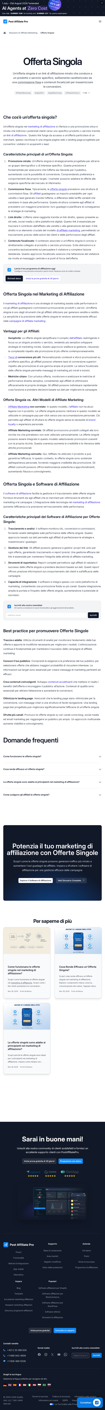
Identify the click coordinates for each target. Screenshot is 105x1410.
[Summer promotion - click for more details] (52, 8)
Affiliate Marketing (18, 406)
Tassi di (12, 357)
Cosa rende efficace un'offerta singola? (23, 769)
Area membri (52, 1256)
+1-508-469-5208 (16, 1361)
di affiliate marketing (68, 230)
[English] (9, 1385)
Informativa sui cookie (48, 1400)
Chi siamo (86, 1250)
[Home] (4, 32)
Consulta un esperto (65, 1330)
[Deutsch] (5, 1385)
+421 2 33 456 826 (17, 1350)
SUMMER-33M (16, 13)
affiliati (37, 193)
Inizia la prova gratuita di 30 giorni (42, 278)
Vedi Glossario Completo (69, 880)
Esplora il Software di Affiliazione (35, 880)
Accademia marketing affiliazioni (18, 1299)
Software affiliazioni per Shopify (52, 1288)
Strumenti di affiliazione (52, 1317)
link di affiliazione (17, 135)
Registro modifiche (52, 1262)
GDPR (65, 1400)
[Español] (14, 1385)
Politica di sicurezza (61, 1396)
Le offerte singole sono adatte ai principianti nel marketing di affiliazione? (41, 782)
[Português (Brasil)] (44, 1385)
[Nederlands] (34, 1385)
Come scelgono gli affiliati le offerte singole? (26, 794)
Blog (19, 1288)
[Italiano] (29, 1385)
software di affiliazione (18, 493)
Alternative (18, 1275)
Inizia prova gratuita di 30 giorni (39, 1161)
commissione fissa (29, 82)
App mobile (18, 1269)
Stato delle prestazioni (52, 1267)
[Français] (19, 1385)
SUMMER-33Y (42, 13)
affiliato (74, 406)
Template (18, 1293)
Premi (86, 1256)
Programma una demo (70, 1161)
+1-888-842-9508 (16, 1355)
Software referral (52, 1312)
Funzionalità (18, 1258)
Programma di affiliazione (86, 1267)
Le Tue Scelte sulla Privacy (67, 1404)
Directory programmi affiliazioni (19, 1310)
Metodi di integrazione (18, 1263)
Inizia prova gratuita (40, 1330)
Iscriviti (93, 615)
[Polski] (39, 1385)
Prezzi (18, 1252)
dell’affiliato (75, 338)
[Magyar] (24, 1385)
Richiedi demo (14, 278)
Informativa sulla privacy (85, 1396)
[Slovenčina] (49, 1385)
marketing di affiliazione (41, 126)
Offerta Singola (47, 33)
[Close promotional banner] (102, 3)
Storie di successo (86, 1262)
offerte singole (58, 189)
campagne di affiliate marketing (27, 321)
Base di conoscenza (53, 1250)
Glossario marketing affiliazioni (18, 1305)
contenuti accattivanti (60, 681)
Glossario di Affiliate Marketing (23, 33)
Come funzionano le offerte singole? (22, 756)
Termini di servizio (40, 1396)
